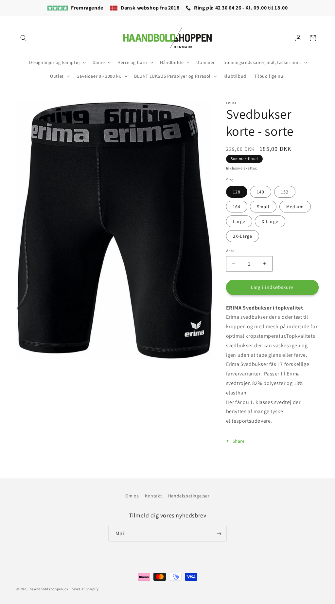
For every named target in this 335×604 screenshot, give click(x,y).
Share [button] (239, 441)
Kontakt (153, 496)
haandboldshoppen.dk (49, 589)
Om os (132, 496)
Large (239, 221)
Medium (295, 207)
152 (285, 192)
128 (236, 192)
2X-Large (242, 236)
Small (263, 207)
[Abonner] (219, 533)
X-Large (270, 221)
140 (260, 192)
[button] (23, 38)
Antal (231, 250)
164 (236, 207)
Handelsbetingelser (189, 496)
